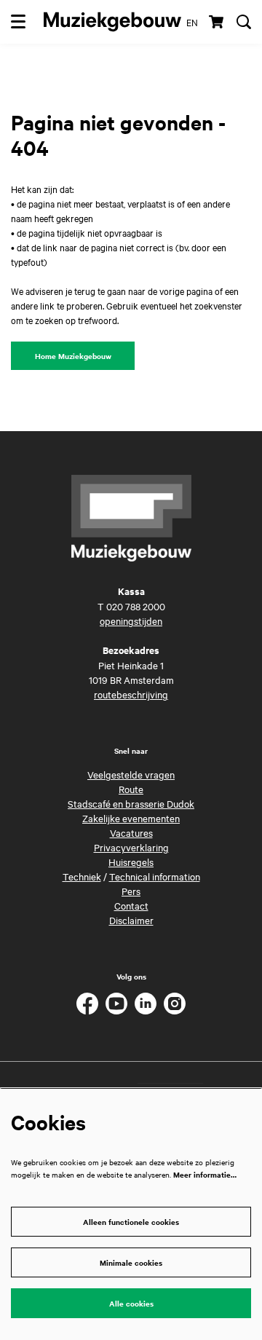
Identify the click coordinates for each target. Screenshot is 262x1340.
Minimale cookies (131, 1262)
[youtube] (116, 1003)
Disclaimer (131, 919)
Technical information (154, 876)
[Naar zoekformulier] (244, 22)
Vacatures (131, 832)
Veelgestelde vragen (131, 774)
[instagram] (175, 1003)
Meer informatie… (205, 1174)
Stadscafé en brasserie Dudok (131, 803)
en (192, 22)
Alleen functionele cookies (131, 1221)
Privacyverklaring (131, 847)
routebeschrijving (131, 694)
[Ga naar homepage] (112, 21)
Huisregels (131, 861)
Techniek (82, 876)
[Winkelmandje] (217, 22)
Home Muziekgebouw (73, 355)
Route (131, 788)
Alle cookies (131, 1303)
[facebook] (87, 1003)
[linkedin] (145, 1003)
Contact (131, 905)
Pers (131, 890)
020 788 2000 (135, 605)
